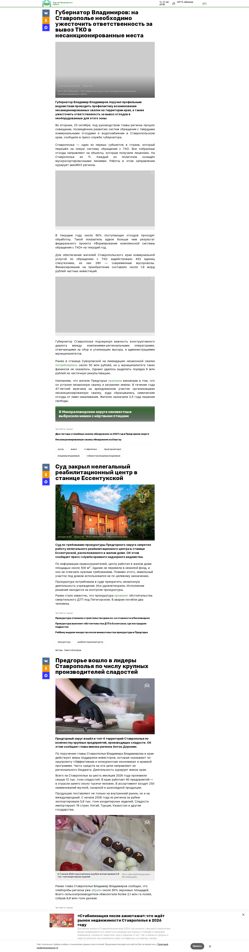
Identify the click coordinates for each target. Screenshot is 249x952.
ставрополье (90, 449)
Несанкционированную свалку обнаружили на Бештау (88, 439)
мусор (61, 449)
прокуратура (64, 642)
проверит (121, 595)
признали (115, 380)
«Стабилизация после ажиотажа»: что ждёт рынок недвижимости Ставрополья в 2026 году (121, 920)
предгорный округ (112, 449)
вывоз (74, 449)
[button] (62, 920)
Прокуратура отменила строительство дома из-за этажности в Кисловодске (102, 618)
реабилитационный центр (90, 642)
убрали (96, 890)
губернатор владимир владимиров (103, 456)
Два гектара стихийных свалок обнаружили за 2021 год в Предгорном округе (102, 434)
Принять (197, 946)
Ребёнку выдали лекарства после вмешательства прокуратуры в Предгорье (101, 632)
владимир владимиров (69, 456)
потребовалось (66, 365)
